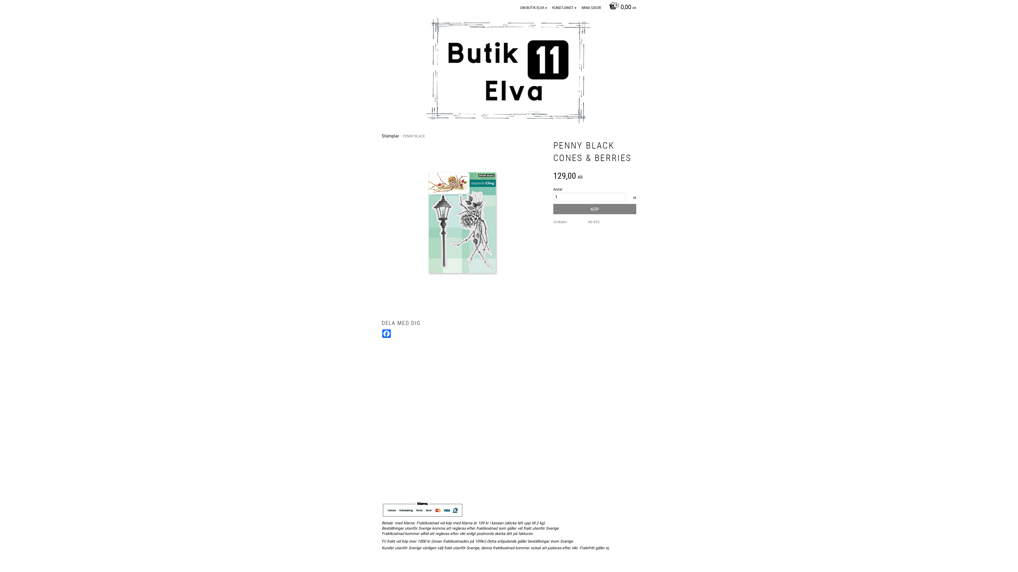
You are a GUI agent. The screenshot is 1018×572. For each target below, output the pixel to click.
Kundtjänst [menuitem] (563, 7)
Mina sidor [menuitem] (591, 7)
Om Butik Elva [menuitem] (532, 7)
